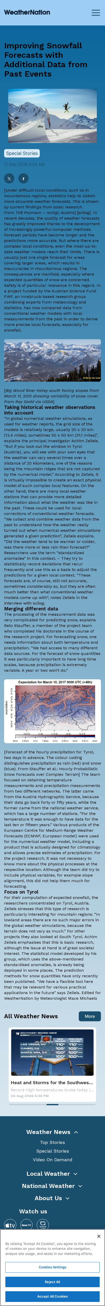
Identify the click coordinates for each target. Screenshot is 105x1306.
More (90, 1016)
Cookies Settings (52, 1267)
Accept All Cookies (52, 1296)
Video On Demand (52, 1159)
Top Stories (52, 1142)
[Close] (98, 1236)
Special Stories (52, 1151)
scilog (83, 212)
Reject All (52, 1282)
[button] (52, 1132)
